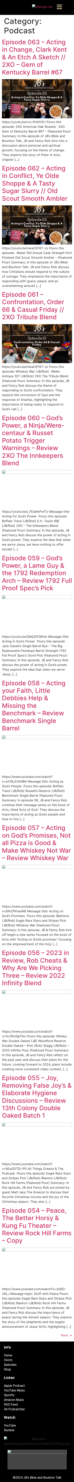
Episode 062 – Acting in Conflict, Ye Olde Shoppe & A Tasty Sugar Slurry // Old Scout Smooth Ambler (34, 183)
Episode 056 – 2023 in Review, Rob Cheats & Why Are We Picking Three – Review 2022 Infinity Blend (35, 968)
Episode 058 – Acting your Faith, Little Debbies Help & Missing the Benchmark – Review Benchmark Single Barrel (34, 705)
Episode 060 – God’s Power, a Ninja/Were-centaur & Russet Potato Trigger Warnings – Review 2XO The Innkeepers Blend (33, 440)
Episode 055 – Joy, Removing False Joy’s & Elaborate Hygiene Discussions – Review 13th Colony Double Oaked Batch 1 (37, 1096)
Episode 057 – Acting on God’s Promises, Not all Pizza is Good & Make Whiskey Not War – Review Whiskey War (36, 843)
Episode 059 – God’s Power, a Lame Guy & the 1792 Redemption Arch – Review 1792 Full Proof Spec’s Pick (37, 573)
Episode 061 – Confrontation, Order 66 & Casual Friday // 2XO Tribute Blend (33, 306)
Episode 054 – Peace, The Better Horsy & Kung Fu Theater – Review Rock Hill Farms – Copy (36, 1225)
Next (66, 1335)
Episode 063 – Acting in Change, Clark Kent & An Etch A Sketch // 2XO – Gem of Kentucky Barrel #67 (34, 57)
